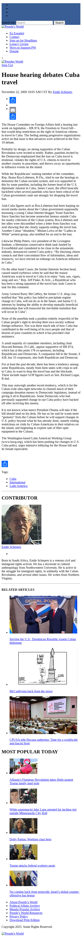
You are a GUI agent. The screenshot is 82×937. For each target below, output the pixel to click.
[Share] (45, 100)
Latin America (18, 486)
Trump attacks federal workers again (32, 865)
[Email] (45, 110)
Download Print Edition (25, 920)
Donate (14, 51)
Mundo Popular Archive (25, 909)
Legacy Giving (19, 44)
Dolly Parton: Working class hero (30, 839)
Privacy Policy (19, 916)
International (17, 482)
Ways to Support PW (23, 47)
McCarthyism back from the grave (31, 691)
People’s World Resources (26, 913)
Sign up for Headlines (23, 40)
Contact (14, 37)
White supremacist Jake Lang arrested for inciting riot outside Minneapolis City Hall (43, 811)
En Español (17, 33)
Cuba (13, 478)
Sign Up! (7, 65)
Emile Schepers (62, 92)
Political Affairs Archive (25, 905)
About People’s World (23, 902)
